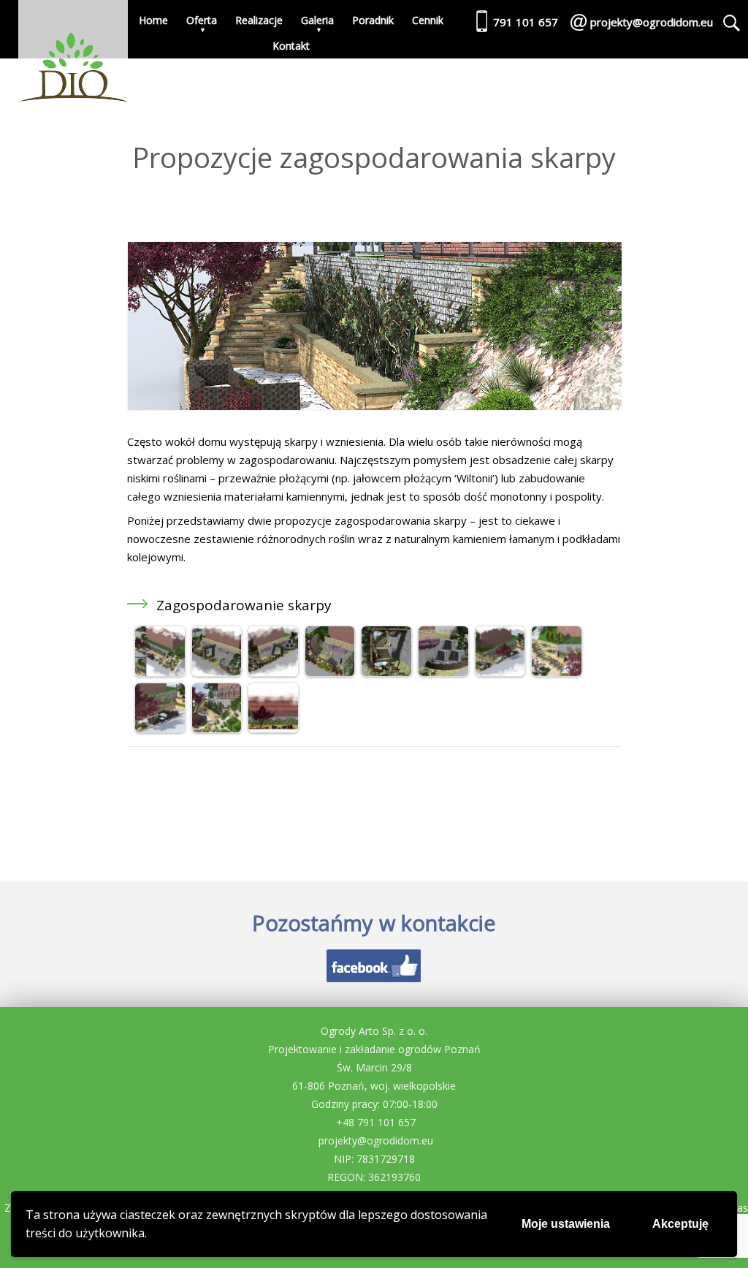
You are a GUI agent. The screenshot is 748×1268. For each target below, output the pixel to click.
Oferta (201, 20)
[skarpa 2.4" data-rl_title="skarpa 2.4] (386, 672)
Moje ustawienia (566, 1224)
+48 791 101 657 (376, 1122)
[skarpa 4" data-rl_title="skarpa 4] (160, 728)
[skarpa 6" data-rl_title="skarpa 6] (273, 728)
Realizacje (259, 20)
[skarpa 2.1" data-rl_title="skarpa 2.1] (217, 672)
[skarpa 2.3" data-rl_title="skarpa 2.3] (330, 672)
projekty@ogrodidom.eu (375, 1140)
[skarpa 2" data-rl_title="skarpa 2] (500, 672)
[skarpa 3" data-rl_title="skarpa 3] (556, 672)
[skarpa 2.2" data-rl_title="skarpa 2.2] (273, 672)
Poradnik (373, 20)
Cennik (427, 20)
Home (153, 20)
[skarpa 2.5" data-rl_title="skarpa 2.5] (443, 672)
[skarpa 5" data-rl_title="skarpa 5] (217, 728)
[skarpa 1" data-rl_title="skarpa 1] (160, 672)
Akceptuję (680, 1224)
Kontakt (291, 46)
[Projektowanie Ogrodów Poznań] (73, 55)
